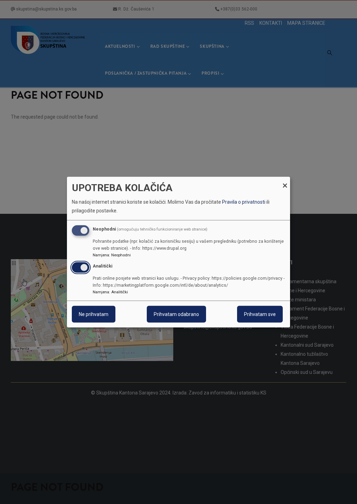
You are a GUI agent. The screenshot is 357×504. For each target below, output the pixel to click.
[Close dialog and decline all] (285, 180)
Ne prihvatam (93, 314)
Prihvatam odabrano (176, 314)
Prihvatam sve (260, 314)
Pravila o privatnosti (243, 202)
